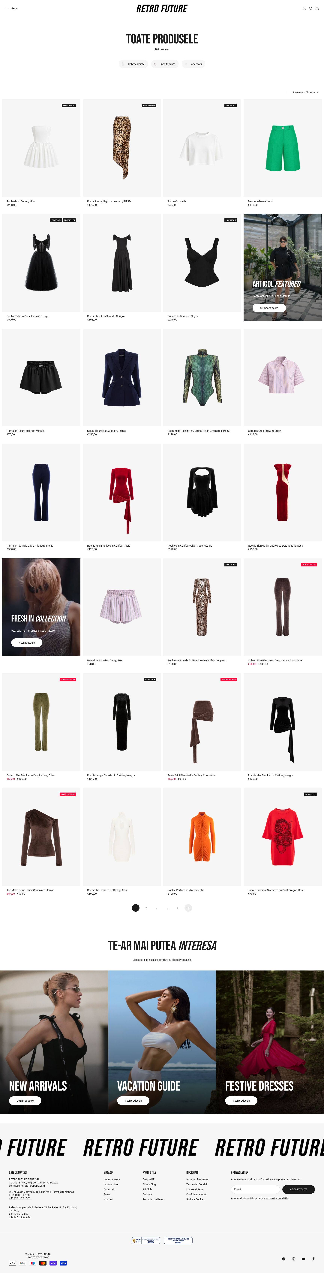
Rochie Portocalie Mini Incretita (186, 890)
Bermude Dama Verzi (260, 201)
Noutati (108, 1199)
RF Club (147, 1189)
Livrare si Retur (195, 1189)
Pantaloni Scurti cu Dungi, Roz (104, 660)
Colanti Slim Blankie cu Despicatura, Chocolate (275, 660)
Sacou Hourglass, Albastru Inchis (106, 430)
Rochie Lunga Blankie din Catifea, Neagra (111, 775)
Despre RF (148, 1179)
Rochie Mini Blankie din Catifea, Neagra (270, 775)
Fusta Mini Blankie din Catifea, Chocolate (191, 775)
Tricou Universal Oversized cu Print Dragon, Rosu (276, 890)
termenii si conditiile (277, 1198)
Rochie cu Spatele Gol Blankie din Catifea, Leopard (197, 660)
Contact (147, 1194)
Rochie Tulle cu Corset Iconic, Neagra (28, 316)
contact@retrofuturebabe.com (27, 1185)
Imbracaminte (112, 1179)
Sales (107, 1194)
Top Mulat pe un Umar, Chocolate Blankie (30, 890)
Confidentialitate (196, 1194)
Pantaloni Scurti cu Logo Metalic (25, 430)
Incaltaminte (111, 1184)
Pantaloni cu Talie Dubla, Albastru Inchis (30, 545)
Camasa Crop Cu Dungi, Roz (264, 430)
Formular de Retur (153, 1199)
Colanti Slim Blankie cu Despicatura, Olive (30, 775)
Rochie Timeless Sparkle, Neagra (106, 316)
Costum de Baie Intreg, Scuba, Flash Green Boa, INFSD (199, 430)
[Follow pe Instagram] (294, 1259)
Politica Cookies (195, 1199)
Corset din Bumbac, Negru (183, 316)
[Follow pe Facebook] (284, 1259)
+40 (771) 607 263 (20, 1216)
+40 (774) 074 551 (20, 1198)
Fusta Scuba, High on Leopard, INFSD (109, 201)
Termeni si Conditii (196, 1184)
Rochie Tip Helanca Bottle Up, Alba (107, 890)
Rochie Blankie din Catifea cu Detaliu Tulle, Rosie (275, 545)
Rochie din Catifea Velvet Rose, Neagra (190, 545)
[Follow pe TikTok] (313, 1259)
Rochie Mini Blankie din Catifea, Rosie (108, 545)
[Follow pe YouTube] (303, 1259)
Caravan (44, 1257)
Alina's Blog (149, 1184)
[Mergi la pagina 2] (188, 908)
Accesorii (109, 1189)
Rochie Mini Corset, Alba (21, 201)
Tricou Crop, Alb (177, 201)
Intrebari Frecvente (197, 1179)
